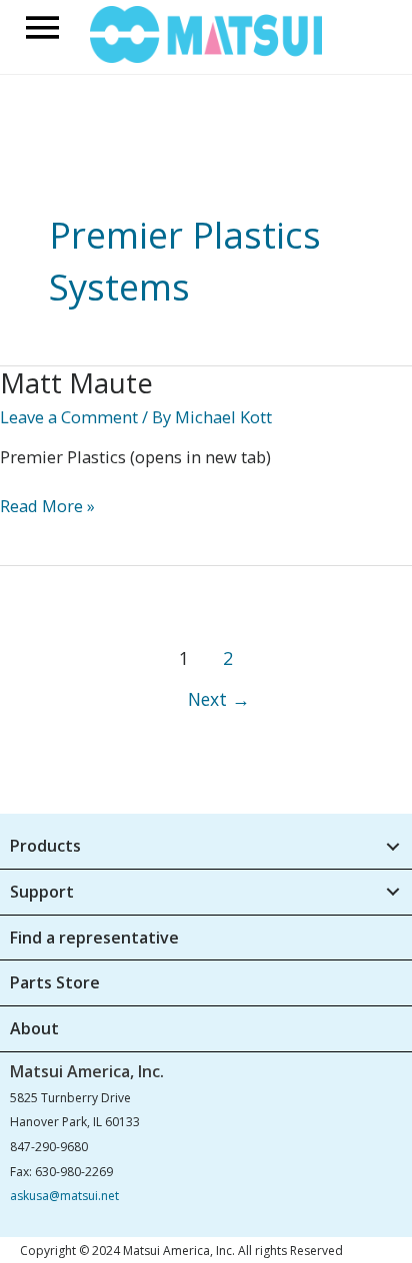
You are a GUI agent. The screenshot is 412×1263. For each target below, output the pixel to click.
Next (219, 699)
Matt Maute (76, 382)
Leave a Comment (69, 416)
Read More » (47, 506)
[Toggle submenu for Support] (392, 892)
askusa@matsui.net (64, 1195)
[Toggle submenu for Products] (392, 846)
